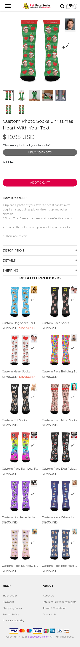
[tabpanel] (40, 51)
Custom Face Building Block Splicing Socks (60, 371)
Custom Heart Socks (16, 371)
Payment (8, 601)
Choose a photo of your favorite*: (27, 145)
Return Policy (11, 614)
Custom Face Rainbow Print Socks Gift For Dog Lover (20, 468)
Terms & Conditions (54, 608)
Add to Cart (40, 182)
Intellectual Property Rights (59, 601)
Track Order (10, 595)
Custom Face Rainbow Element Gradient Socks (20, 565)
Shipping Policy (12, 608)
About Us (48, 595)
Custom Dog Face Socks (18, 517)
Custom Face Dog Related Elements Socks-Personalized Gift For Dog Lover (60, 468)
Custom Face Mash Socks (59, 420)
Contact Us (49, 614)
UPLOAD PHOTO (40, 152)
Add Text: (10, 162)
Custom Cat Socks (14, 420)
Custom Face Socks (55, 323)
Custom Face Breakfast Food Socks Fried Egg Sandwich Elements (60, 565)
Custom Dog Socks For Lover (20, 323)
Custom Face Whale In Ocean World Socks (60, 517)
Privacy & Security (13, 620)
